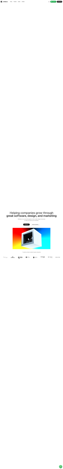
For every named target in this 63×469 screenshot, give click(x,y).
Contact (23, 1)
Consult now (59, 1)
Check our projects (35, 224)
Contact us (26, 224)
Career (19, 1)
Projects (15, 1)
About (11, 1)
